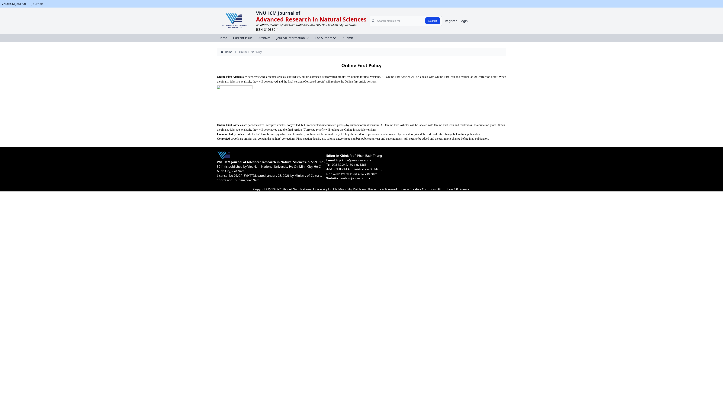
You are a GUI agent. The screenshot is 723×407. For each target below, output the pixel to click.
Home (222, 38)
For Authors (323, 38)
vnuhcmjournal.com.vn (356, 178)
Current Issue (242, 38)
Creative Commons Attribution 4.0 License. (440, 189)
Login (464, 21)
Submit (348, 38)
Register (451, 21)
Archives (265, 38)
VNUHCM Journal (14, 4)
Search (432, 20)
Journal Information (291, 38)
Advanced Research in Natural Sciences (311, 19)
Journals (37, 4)
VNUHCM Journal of (278, 13)
